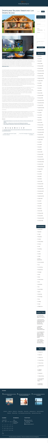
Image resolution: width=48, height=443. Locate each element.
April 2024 (40, 119)
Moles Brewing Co (23, 3)
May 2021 (39, 205)
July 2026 (39, 56)
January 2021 (40, 215)
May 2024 (40, 117)
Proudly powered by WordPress (15, 436)
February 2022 (40, 183)
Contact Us (5, 411)
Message (38, 32)
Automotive (40, 229)
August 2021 (40, 198)
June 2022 (40, 173)
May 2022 (39, 176)
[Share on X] (8, 128)
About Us (40, 354)
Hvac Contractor (41, 262)
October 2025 (40, 75)
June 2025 (40, 85)
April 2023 (40, 149)
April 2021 (40, 208)
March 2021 (40, 210)
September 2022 (41, 166)
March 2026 (40, 63)
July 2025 (39, 83)
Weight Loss (40, 306)
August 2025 (40, 80)
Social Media (40, 289)
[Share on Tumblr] (19, 128)
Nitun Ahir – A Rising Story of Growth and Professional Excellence (16, 123)
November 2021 (41, 191)
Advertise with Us (33, 411)
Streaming (40, 294)
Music (39, 274)
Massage (39, 272)
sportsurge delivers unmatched (19, 129)
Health (39, 256)
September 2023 (41, 137)
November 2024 (41, 102)
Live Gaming (40, 267)
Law (39, 264)
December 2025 (41, 70)
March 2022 (40, 181)
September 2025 (41, 78)
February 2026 (40, 65)
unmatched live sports (6, 130)
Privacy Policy (41, 360)
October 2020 (40, 220)
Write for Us (41, 357)
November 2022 (41, 161)
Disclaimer (40, 373)
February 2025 (40, 95)
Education (40, 236)
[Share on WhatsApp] (12, 128)
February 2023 (40, 154)
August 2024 (40, 110)
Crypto (39, 234)
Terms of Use (26, 411)
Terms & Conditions (40, 411)
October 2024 (40, 105)
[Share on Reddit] (17, 128)
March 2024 (40, 122)
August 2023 (40, 139)
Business (6, 129)
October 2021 (40, 193)
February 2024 (40, 124)
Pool (39, 281)
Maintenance (40, 269)
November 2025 (41, 73)
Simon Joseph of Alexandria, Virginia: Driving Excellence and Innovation (17, 124)
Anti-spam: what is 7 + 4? (41, 42)
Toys (39, 299)
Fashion (39, 239)
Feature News (40, 241)
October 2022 (40, 164)
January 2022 (40, 186)
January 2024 (40, 127)
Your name (39, 19)
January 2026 (40, 68)
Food (39, 246)
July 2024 (39, 112)
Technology (40, 296)
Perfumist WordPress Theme (27, 436)
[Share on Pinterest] (15, 128)
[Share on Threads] (21, 128)
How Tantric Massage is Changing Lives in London (26, 134)
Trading (39, 301)
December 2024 (41, 100)
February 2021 (40, 213)
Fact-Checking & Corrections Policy (41, 379)
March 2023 (40, 151)
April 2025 (40, 90)
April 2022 (40, 178)
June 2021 (40, 203)
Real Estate (40, 284)
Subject (38, 28)
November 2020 (41, 218)
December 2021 (41, 188)
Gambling (40, 248)
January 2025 (40, 97)
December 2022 (41, 159)
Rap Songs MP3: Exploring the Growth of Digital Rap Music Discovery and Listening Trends (41, 321)
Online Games (40, 279)
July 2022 (39, 171)
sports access (10, 129)
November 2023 (41, 132)
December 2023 (41, 129)
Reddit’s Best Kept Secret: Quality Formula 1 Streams (9, 134)
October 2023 (40, 134)
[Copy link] (24, 128)
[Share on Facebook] (6, 128)
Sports (39, 291)
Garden (39, 253)
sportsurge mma (28, 129)
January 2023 (40, 156)
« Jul (3, 433)
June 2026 (40, 58)
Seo (38, 286)
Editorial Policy (14, 413)
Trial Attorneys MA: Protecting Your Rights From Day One (41, 316)
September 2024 (41, 107)
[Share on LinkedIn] (10, 128)
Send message (40, 47)
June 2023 (40, 144)
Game (39, 251)
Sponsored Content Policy (36, 413)
